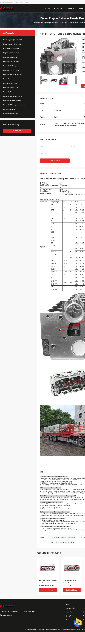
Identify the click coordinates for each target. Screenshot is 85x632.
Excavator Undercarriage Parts (13, 92)
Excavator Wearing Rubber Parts (14, 105)
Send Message (54, 161)
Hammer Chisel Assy (10, 109)
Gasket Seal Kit (8, 79)
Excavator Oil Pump (9, 66)
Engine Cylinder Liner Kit (11, 53)
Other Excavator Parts (10, 113)
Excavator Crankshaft (10, 57)
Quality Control (70, 616)
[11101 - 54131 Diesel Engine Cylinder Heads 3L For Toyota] (58, 56)
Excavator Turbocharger (11, 61)
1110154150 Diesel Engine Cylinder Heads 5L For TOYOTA (71, 583)
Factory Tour (69, 612)
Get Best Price (47, 590)
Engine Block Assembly (11, 48)
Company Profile (70, 608)
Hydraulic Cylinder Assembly (12, 96)
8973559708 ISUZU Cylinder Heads (62, 542)
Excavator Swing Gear (10, 87)
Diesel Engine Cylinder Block (12, 40)
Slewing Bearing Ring (10, 83)
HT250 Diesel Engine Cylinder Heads (63, 537)
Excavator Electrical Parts (12, 100)
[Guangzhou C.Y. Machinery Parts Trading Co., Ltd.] (6, 8)
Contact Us (69, 620)
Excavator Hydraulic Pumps (12, 74)
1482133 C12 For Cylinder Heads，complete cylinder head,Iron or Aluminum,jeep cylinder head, (48, 583)
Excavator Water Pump (11, 70)
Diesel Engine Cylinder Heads (48, 22)
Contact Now (17, 131)
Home (36, 22)
